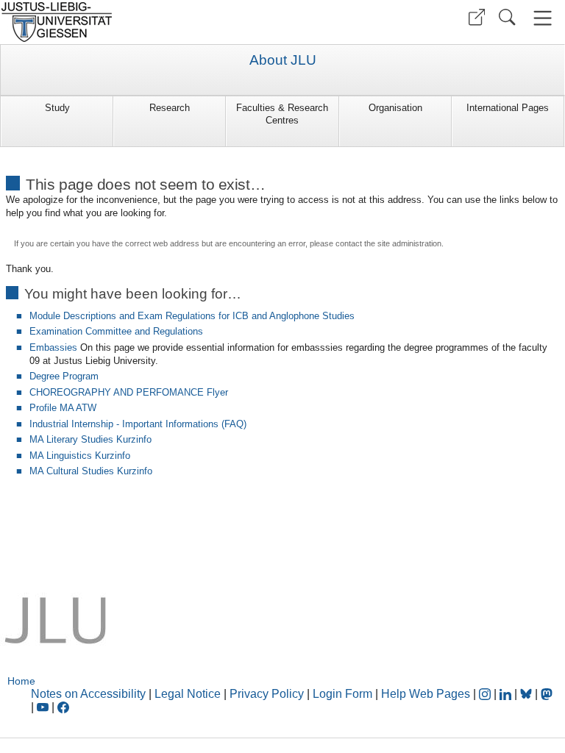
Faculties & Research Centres (282, 114)
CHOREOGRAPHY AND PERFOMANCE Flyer (128, 392)
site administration (409, 243)
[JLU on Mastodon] (546, 694)
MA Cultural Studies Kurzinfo (90, 471)
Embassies (53, 347)
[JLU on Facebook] (63, 707)
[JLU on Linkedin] (507, 694)
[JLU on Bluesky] (527, 694)
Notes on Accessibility (90, 694)
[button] (477, 17)
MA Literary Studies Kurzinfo (90, 439)
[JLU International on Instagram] (486, 694)
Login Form (342, 694)
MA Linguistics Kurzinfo (79, 455)
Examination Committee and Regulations (116, 331)
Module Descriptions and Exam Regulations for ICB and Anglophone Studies (192, 315)
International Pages (507, 107)
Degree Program (64, 376)
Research (169, 107)
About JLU (282, 60)
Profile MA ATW (62, 407)
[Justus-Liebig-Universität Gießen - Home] (139, 22)
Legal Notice (187, 694)
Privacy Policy (267, 694)
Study (57, 107)
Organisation (395, 107)
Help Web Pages (425, 694)
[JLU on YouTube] (44, 707)
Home (21, 681)
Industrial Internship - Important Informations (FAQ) (137, 423)
